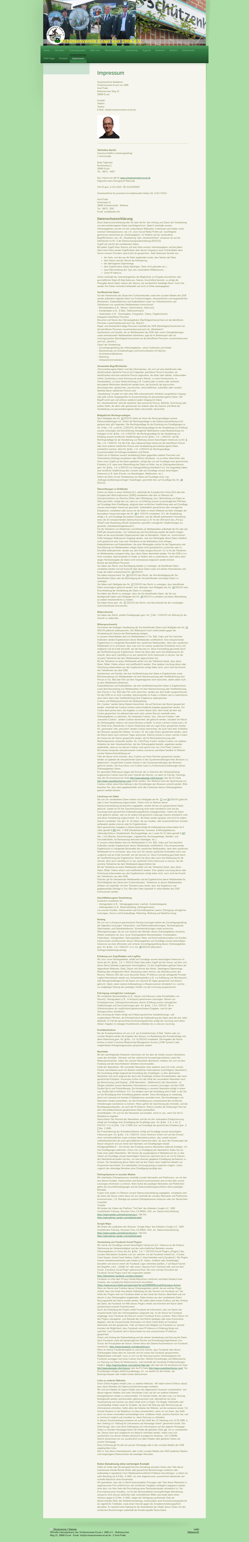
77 (125, 602)
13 (122, 418)
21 (187, 627)
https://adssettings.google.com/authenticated (119, 1217)
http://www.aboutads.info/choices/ (146, 778)
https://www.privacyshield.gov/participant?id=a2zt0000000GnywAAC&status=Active (139, 1285)
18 (173, 587)
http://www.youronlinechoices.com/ (114, 781)
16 (127, 575)
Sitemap (72, 1529)
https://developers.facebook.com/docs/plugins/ (120, 1276)
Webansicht (193, 1532)
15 (133, 572)
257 (114, 830)
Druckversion (60, 1529)
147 (183, 833)
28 (181, 480)
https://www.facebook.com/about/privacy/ (129, 1346)
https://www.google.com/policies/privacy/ (117, 1214)
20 (142, 596)
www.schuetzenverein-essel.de (135, 178)
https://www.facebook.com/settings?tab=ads (128, 1365)
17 (132, 584)
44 (136, 513)
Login (196, 1529)
